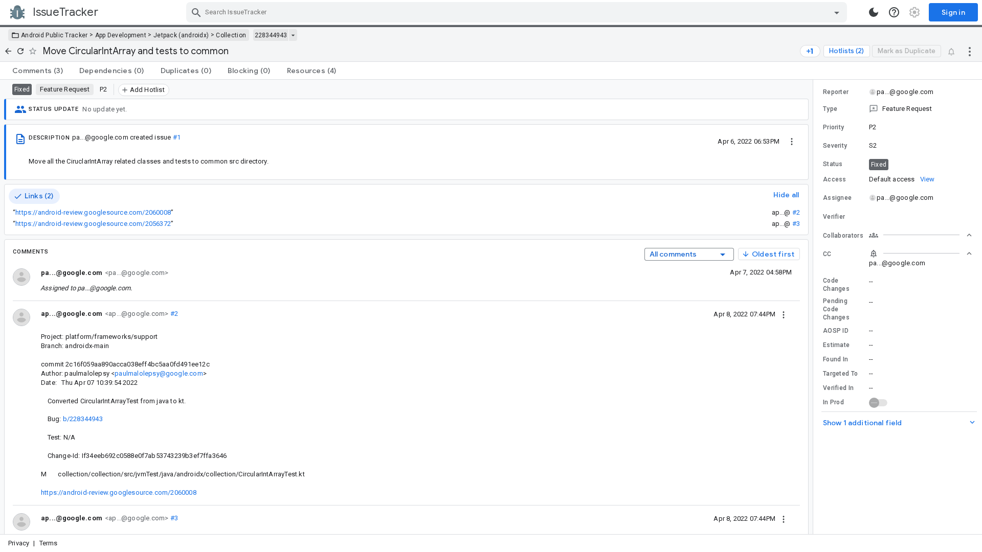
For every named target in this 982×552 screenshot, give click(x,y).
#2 (796, 212)
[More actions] (970, 51)
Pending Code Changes (836, 309)
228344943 (271, 35)
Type (830, 108)
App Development (121, 35)
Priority (833, 127)
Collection (231, 35)
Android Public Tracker (54, 35)
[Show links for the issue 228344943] (292, 35)
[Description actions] (792, 141)
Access (834, 179)
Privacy (18, 543)
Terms (48, 543)
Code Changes (836, 284)
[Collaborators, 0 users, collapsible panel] (920, 235)
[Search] (196, 12)
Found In (835, 359)
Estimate (836, 345)
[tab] (37, 70)
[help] (894, 12)
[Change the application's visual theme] (873, 12)
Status (833, 164)
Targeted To (840, 373)
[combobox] (518, 12)
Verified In (838, 388)
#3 (796, 223)
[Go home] (8, 51)
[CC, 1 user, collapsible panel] (920, 253)
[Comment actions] (783, 314)
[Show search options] (837, 12)
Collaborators (843, 235)
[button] (897, 109)
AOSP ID (836, 330)
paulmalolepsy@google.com (159, 373)
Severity (835, 145)
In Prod (833, 402)
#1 (177, 137)
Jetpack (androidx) (181, 35)
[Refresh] (20, 51)
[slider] (815, 307)
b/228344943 (83, 419)
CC (827, 254)
